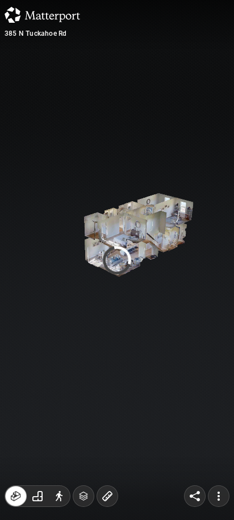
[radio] (16, 496)
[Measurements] (107, 496)
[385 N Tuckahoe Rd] (117, 260)
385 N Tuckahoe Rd (35, 34)
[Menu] (218, 496)
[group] (37, 496)
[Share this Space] (195, 496)
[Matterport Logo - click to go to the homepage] (42, 15)
